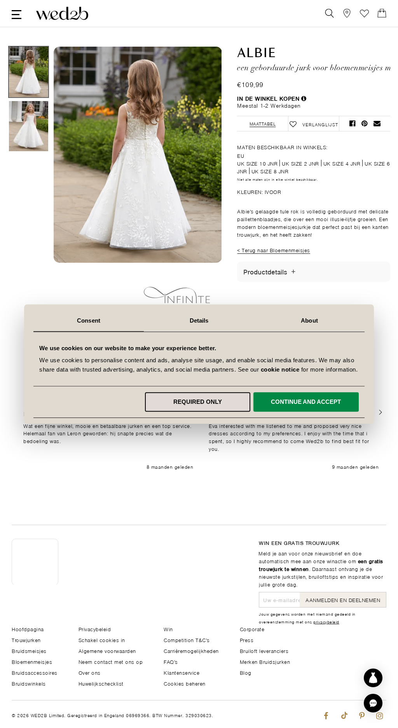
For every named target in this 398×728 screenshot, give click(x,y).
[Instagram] (379, 714)
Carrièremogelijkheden (191, 650)
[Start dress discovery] (373, 678)
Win (168, 628)
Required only (197, 401)
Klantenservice (181, 672)
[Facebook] (326, 714)
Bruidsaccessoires (35, 672)
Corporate (252, 628)
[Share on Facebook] (352, 123)
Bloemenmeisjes (32, 661)
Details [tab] (199, 320)
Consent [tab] (88, 320)
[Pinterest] (361, 714)
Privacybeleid (95, 628)
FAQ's (171, 661)
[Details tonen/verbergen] (293, 272)
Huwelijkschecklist (101, 683)
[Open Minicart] (381, 13)
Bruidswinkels (29, 683)
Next (200, 182)
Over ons (90, 672)
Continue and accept (306, 401)
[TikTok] (344, 714)
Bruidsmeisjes (29, 650)
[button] (380, 412)
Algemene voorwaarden (107, 650)
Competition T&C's (187, 639)
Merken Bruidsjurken (265, 661)
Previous (75, 182)
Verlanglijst (364, 13)
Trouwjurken (26, 639)
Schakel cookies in (102, 639)
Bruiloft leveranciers (264, 650)
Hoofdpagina (28, 628)
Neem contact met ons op (111, 661)
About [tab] (309, 320)
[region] (201, 441)
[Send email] (377, 123)
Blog (245, 672)
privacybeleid (326, 621)
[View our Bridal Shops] (346, 13)
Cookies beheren (185, 683)
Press (247, 639)
